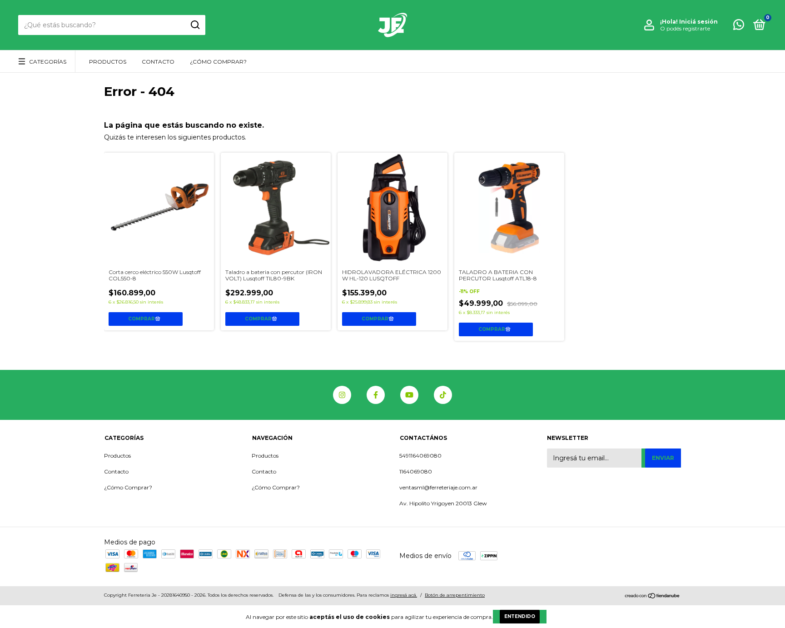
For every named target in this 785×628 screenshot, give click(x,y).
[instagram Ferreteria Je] (342, 395)
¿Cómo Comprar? (218, 61)
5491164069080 (420, 455)
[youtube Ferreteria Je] (409, 395)
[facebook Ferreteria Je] (376, 395)
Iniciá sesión (698, 21)
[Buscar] (194, 25)
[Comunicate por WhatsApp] (739, 27)
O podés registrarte (685, 28)
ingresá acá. (403, 595)
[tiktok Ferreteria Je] (443, 395)
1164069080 (415, 471)
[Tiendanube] (652, 596)
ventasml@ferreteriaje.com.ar (438, 487)
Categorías (47, 61)
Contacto (158, 61)
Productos (107, 61)
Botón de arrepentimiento (455, 595)
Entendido (519, 616)
